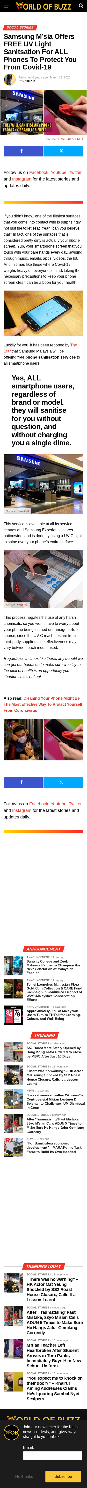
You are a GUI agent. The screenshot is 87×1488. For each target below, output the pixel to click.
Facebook (38, 172)
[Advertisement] (43, 894)
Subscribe (63, 1476)
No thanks (24, 1476)
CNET (79, 139)
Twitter (75, 172)
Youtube (58, 172)
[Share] (23, 151)
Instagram (21, 179)
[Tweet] (63, 151)
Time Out (64, 139)
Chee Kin (28, 81)
